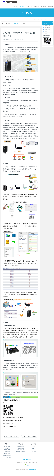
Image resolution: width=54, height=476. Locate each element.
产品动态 (8, 24)
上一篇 (11, 436)
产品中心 (15, 6)
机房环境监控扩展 (7, 455)
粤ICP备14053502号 (33, 469)
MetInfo (29, 473)
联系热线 (27, 459)
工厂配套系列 (7, 450)
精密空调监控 (7, 453)
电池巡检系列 (7, 448)
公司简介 (34, 446)
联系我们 (34, 451)
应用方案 (29, 6)
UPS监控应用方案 (20, 448)
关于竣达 (43, 6)
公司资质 (34, 450)
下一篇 (30, 436)
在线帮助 (50, 6)
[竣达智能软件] (9, 2)
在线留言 (34, 448)
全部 (2, 24)
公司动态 (22, 6)
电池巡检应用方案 (20, 450)
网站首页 (8, 6)
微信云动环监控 (7, 457)
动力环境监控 (7, 451)
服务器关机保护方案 (20, 451)
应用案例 (51, 20)
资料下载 (36, 6)
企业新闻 (23, 24)
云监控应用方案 (20, 446)
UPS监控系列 (7, 446)
